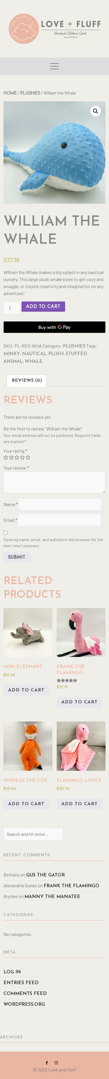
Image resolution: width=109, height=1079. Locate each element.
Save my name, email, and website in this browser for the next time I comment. (53, 542)
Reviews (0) (27, 380)
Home (10, 93)
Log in (12, 972)
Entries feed (21, 983)
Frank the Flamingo (71, 886)
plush (56, 354)
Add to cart (43, 306)
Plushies (30, 93)
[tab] (27, 380)
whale (33, 361)
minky (11, 354)
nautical (34, 354)
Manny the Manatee (52, 897)
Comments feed (25, 993)
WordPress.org (24, 1004)
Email (10, 520)
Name (10, 504)
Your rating (15, 451)
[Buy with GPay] (54, 327)
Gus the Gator (45, 875)
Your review (16, 467)
